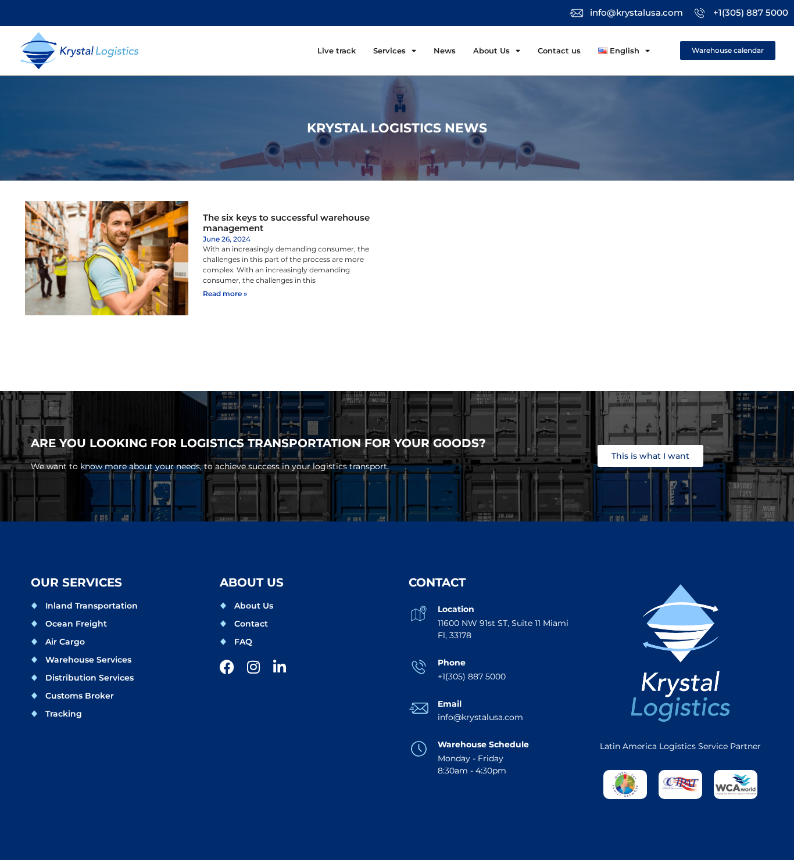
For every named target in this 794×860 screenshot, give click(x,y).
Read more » (225, 293)
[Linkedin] (279, 667)
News (445, 50)
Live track (336, 50)
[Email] (419, 708)
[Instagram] (253, 667)
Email (450, 704)
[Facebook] (227, 667)
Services (389, 50)
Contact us (559, 50)
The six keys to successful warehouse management (286, 222)
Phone (452, 662)
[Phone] (419, 667)
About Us (491, 50)
